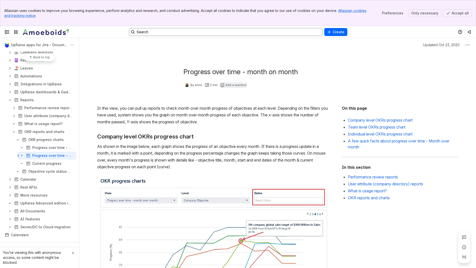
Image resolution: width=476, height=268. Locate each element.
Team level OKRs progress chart (376, 127)
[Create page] (464, 257)
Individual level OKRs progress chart (380, 134)
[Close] (73, 253)
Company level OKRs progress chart (380, 120)
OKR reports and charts (369, 197)
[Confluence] (46, 32)
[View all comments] (464, 237)
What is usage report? (367, 190)
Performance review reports (373, 176)
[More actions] (72, 45)
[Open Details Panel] (464, 247)
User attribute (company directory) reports (385, 183)
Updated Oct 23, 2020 (441, 45)
